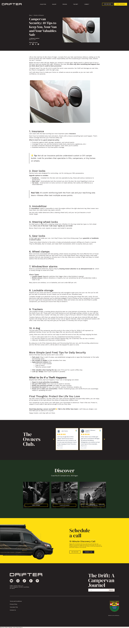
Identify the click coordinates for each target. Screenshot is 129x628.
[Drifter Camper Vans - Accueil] (26, 574)
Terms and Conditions (16, 601)
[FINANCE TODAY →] (36, 495)
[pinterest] (37, 580)
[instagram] (18, 580)
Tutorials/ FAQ (14, 607)
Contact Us (13, 610)
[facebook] (31, 580)
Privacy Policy (13, 604)
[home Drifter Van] (12, 4)
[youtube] (11, 580)
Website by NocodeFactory (113, 615)
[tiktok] (24, 580)
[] (67, 409)
